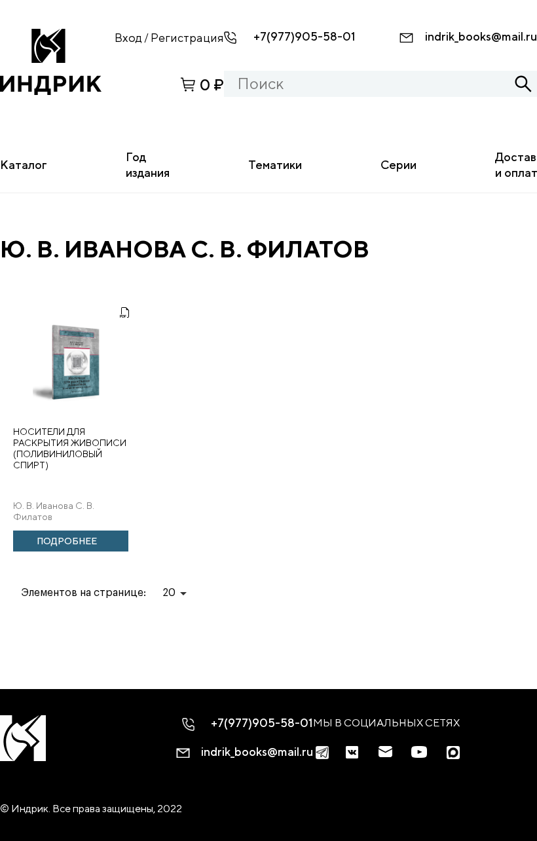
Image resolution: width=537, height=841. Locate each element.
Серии (398, 165)
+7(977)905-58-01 (304, 36)
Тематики (275, 165)
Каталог (23, 165)
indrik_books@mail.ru (481, 36)
